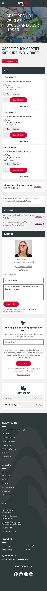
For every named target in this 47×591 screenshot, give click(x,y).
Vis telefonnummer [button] (24, 266)
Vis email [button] (24, 270)
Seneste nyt (5, 456)
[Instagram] (21, 574)
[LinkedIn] (31, 574)
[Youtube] (26, 574)
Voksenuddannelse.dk (8, 437)
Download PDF (9, 61)
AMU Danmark (6, 434)
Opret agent (23, 363)
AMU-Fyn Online (7, 495)
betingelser (19, 311)
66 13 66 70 (10, 555)
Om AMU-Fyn (6, 476)
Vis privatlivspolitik (23, 375)
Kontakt (4, 483)
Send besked (11, 304)
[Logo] (23, 3)
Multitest (4, 453)
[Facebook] (16, 574)
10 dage (7, 94)
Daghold (16, 94)
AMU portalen (6, 491)
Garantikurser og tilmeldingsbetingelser (14, 430)
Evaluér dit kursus (7, 441)
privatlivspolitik (8, 311)
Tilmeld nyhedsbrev (8, 449)
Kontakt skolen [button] (18, 100)
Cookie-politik (6, 445)
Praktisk (4, 479)
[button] (9, 3)
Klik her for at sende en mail (16, 559)
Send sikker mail (7, 487)
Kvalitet (4, 472)
